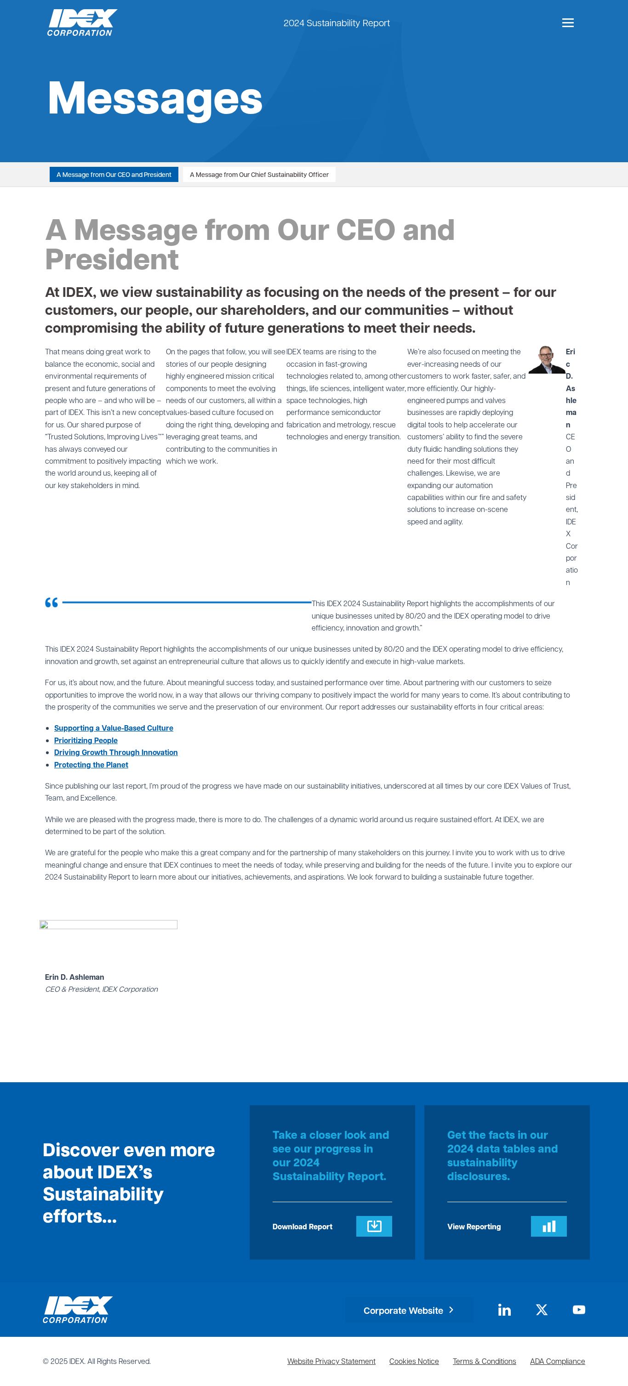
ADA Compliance (557, 1361)
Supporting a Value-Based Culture (113, 728)
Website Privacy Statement (331, 1361)
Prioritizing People (86, 740)
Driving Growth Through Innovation (116, 752)
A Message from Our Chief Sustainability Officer (259, 174)
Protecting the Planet (91, 765)
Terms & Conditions (484, 1361)
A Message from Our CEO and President (114, 174)
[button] (409, 1310)
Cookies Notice (414, 1361)
